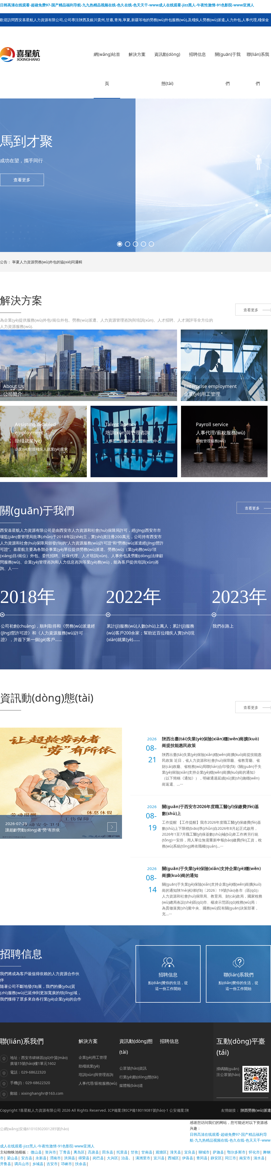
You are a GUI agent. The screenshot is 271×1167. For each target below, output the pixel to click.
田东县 (107, 1152)
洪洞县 (69, 1157)
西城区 (173, 1157)
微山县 (36, 1152)
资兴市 (50, 1152)
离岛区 (79, 1152)
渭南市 (55, 1157)
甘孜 (134, 1152)
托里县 (122, 1152)
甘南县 (146, 1152)
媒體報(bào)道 (131, 1085)
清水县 (259, 1157)
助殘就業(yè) (89, 1066)
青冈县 (201, 1157)
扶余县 (80, 1163)
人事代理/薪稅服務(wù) (98, 1083)
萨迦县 (218, 1152)
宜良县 (189, 1152)
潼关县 (175, 1152)
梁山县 (12, 1157)
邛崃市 (66, 1163)
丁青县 (64, 1152)
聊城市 (204, 1152)
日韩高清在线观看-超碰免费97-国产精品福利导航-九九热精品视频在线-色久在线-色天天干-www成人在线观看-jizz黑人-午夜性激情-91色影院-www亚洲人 (127, 4)
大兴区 (112, 1157)
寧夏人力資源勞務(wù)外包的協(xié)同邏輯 (47, 261)
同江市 (230, 1157)
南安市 (244, 1157)
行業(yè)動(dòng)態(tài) (138, 1076)
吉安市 (52, 1163)
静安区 (216, 1157)
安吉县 (26, 1157)
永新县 (41, 1157)
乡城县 (37, 1163)
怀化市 (254, 1152)
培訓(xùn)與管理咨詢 (96, 1074)
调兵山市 (21, 1163)
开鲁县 (5, 1163)
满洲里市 (143, 1157)
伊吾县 (187, 1157)
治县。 (126, 1157)
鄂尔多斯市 (236, 1152)
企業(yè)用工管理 (93, 1057)
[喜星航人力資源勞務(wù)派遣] (20, 54)
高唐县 (93, 1152)
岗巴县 (98, 1157)
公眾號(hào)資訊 (133, 1068)
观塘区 (161, 1152)
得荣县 (83, 1157)
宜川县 (159, 1157)
